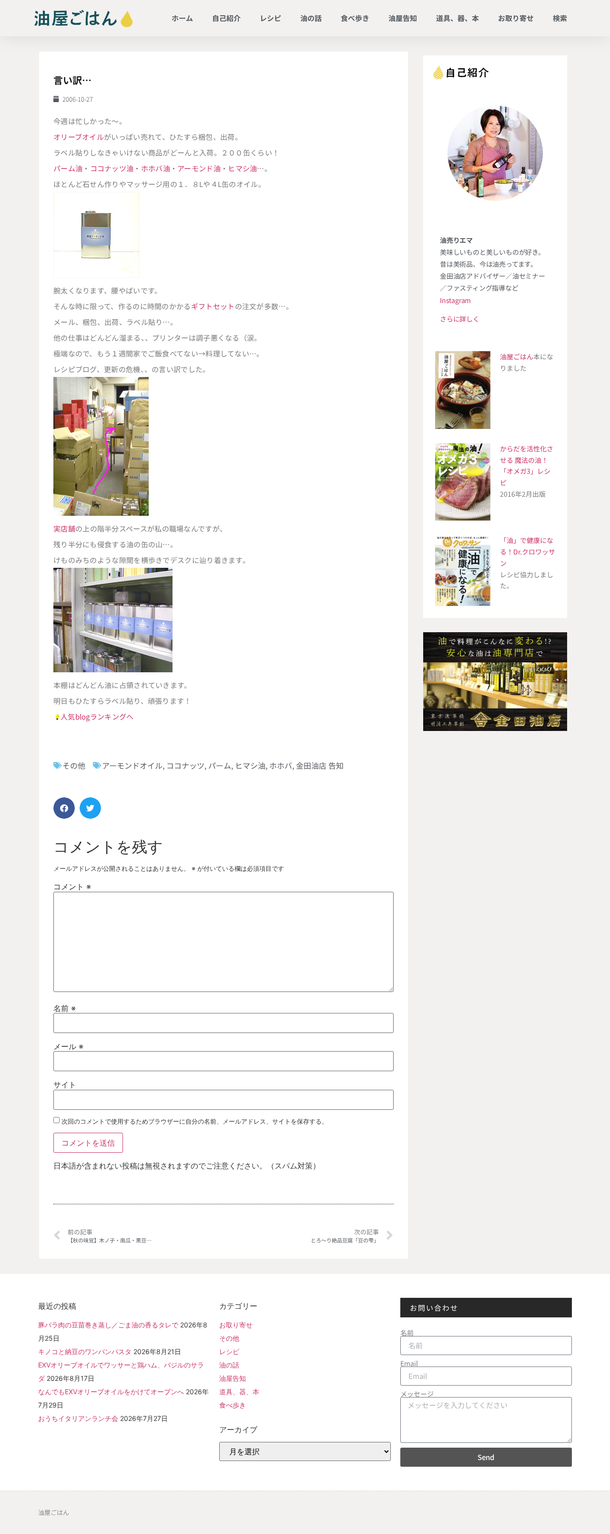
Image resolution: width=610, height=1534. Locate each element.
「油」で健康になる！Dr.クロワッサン (527, 551)
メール (68, 1046)
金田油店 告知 (320, 765)
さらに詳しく (459, 318)
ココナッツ (185, 765)
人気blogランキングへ (97, 716)
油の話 (311, 18)
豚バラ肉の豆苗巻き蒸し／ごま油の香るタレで (108, 1325)
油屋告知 (402, 18)
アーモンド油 (199, 168)
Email (409, 1363)
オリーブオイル (78, 137)
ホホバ (280, 765)
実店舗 (64, 528)
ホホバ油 (155, 168)
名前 (64, 1008)
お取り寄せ (516, 18)
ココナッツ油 (112, 168)
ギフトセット (213, 306)
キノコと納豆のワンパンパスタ (85, 1351)
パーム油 (67, 168)
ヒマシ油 (242, 168)
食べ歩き (355, 18)
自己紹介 (226, 18)
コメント (72, 886)
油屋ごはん (516, 356)
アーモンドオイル (132, 765)
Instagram (455, 300)
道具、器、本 (457, 18)
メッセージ (417, 1393)
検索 (560, 18)
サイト (64, 1084)
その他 (73, 765)
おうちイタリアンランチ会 (78, 1418)
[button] (64, 808)
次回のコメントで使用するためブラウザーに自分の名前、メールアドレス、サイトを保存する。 (194, 1121)
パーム (219, 765)
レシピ (270, 18)
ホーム (182, 18)
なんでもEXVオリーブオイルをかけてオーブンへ (111, 1392)
